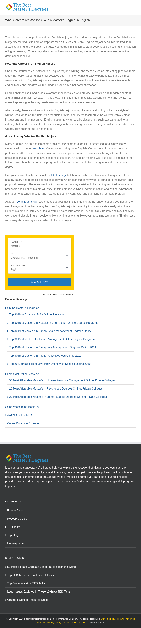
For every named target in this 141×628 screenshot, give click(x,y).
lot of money (58, 175)
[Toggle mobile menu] (134, 6)
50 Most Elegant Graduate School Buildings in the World (41, 566)
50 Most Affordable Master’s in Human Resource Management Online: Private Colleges (62, 380)
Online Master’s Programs (23, 308)
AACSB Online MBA (19, 415)
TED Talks (13, 526)
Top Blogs (13, 535)
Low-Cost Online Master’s (23, 374)
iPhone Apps (15, 510)
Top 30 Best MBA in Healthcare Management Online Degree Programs (52, 339)
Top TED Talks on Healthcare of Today (30, 575)
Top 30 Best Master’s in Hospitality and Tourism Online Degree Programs (53, 322)
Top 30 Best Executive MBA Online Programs (36, 314)
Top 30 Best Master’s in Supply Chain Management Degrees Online (50, 331)
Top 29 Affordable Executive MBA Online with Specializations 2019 (50, 363)
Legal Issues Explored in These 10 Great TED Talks (38, 591)
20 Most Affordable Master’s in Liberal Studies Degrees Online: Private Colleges (58, 396)
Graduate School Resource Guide (27, 599)
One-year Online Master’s (23, 406)
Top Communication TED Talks (26, 583)
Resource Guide (17, 518)
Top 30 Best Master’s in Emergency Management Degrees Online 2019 (52, 347)
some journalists (27, 201)
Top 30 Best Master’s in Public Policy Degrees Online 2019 (45, 355)
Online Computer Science (23, 423)
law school (38, 148)
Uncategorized (16, 543)
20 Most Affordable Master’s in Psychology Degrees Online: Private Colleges (56, 388)
